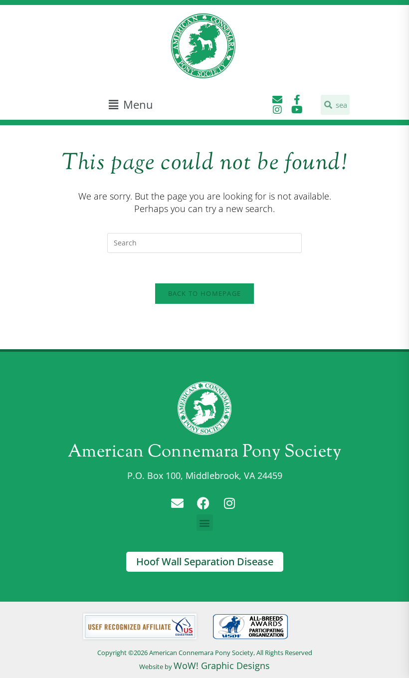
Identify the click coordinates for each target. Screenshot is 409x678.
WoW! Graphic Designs (222, 666)
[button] (131, 104)
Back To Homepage (204, 293)
